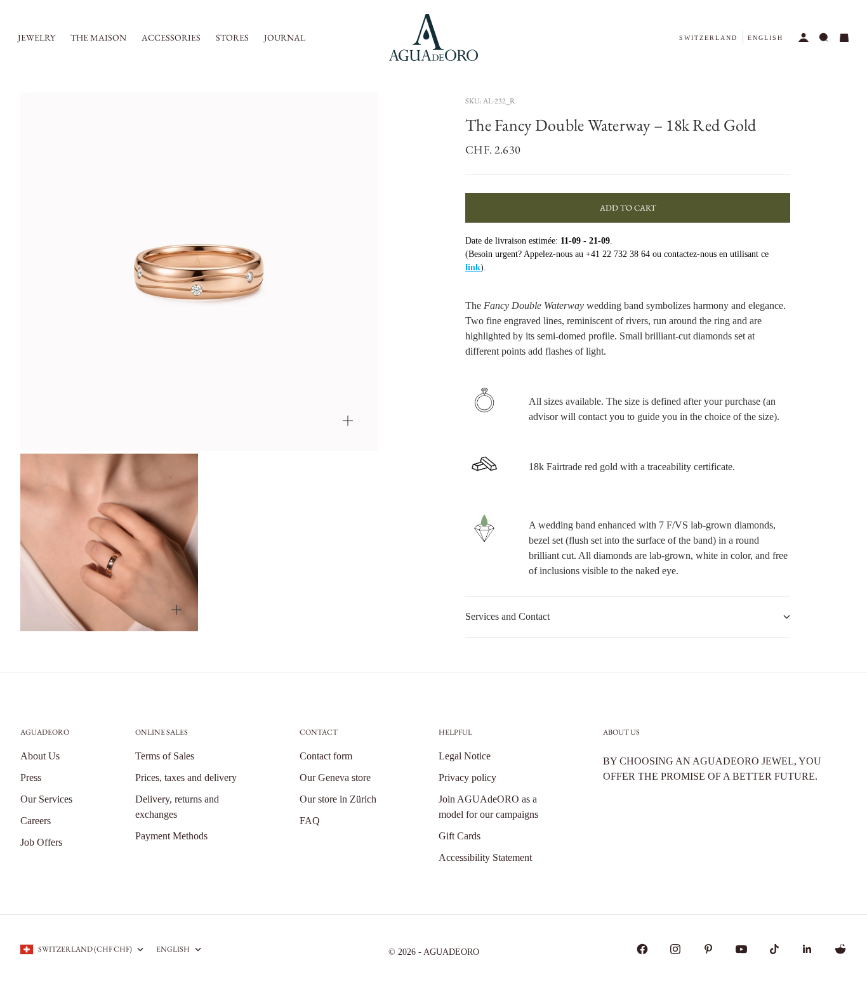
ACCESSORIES (171, 37)
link (472, 267)
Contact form (326, 756)
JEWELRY (36, 37)
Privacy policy (467, 777)
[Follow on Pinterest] (708, 949)
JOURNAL (284, 37)
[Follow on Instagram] (675, 949)
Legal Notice (465, 756)
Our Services (46, 799)
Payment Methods (171, 835)
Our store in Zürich (338, 799)
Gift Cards (459, 835)
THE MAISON (98, 37)
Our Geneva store (335, 777)
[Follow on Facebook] (642, 949)
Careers (35, 820)
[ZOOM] (348, 420)
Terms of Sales (164, 756)
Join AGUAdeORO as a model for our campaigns (488, 807)
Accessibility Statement (485, 857)
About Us (40, 756)
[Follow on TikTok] (774, 949)
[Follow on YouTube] (741, 949)
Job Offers (41, 842)
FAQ (310, 820)
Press (30, 777)
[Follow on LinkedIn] (807, 949)
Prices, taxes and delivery (186, 777)
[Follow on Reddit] (840, 949)
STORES (232, 37)
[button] (708, 38)
